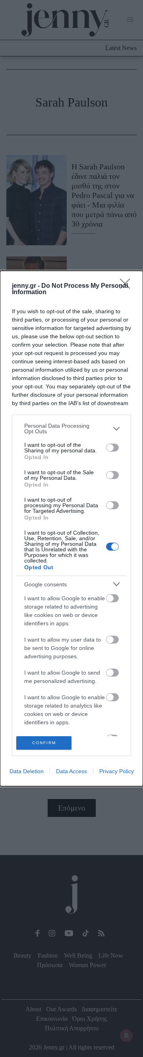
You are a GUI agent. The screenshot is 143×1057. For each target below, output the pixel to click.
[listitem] (71, 428)
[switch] (112, 448)
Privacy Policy (116, 771)
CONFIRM (44, 743)
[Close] (127, 286)
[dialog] (71, 528)
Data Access (71, 771)
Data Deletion (27, 771)
